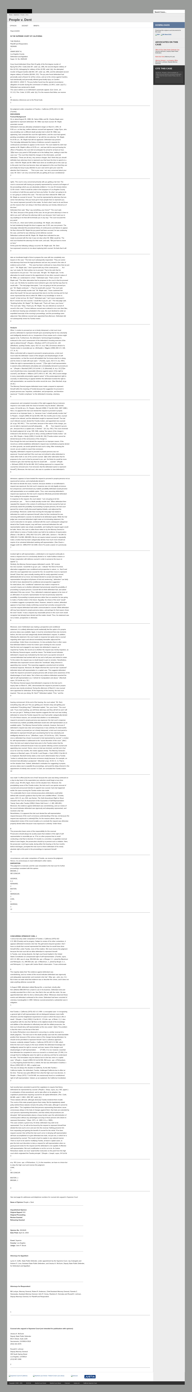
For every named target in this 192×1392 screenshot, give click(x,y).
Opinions (16, 14)
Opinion (13, 26)
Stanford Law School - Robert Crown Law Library (19, 4)
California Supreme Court (90, 1383)
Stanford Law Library (55, 1383)
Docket (25, 26)
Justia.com (77, 1383)
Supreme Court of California (19, 11)
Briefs (36, 26)
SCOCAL (28, 1383)
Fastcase (67, 1383)
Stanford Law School (40, 1383)
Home (10, 14)
